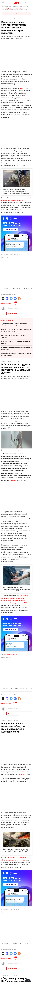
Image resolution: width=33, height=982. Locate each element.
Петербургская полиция (21, 450)
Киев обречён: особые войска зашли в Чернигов (13, 336)
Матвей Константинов (8, 912)
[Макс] (7, 298)
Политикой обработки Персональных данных (13, 8)
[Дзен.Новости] (3, 298)
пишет (23, 774)
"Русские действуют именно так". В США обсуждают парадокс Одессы (14, 324)
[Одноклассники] (19, 298)
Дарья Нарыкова (7, 657)
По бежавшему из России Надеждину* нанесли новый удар (16, 348)
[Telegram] (11, 298)
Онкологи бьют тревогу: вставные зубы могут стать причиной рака (16, 330)
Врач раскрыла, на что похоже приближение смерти (15, 342)
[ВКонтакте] (15, 298)
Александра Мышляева (8, 257)
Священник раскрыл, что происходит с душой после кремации (16, 354)
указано (14, 480)
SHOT (22, 88)
